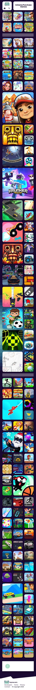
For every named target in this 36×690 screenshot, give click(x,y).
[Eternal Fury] (18, 75)
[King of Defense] (7, 393)
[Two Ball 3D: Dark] (12, 340)
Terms (16, 685)
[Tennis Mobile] (29, 566)
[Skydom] (7, 53)
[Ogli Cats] (18, 653)
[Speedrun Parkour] (29, 458)
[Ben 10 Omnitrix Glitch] (29, 313)
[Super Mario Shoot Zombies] (29, 382)
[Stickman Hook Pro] (12, 410)
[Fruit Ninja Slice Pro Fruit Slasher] (29, 129)
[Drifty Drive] (7, 609)
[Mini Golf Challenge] (29, 367)
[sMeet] (7, 16)
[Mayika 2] (29, 642)
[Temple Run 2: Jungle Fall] (12, 254)
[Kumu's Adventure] (29, 64)
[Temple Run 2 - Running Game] (12, 135)
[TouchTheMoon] (7, 577)
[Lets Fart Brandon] (7, 501)
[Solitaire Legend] (7, 545)
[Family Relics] (29, 53)
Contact (7, 687)
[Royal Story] (18, 16)
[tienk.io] (18, 86)
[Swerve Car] (12, 210)
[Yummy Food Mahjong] (18, 393)
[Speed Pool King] (18, 534)
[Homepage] (7, 3)
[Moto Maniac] (18, 555)
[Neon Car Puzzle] (18, 512)
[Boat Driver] (29, 393)
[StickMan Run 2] (12, 362)
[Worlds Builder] (18, 53)
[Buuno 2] (7, 653)
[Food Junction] (7, 469)
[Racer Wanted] (7, 631)
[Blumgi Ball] (23, 485)
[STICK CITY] (7, 382)
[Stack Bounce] (12, 297)
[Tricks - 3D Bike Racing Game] (29, 226)
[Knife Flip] (29, 447)
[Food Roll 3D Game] (7, 523)
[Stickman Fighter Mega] (29, 151)
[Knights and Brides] (18, 42)
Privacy (22, 685)
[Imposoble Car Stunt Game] (7, 642)
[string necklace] (7, 512)
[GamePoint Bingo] (18, 27)
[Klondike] (29, 42)
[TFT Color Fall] (29, 415)
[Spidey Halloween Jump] (29, 577)
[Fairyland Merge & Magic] (7, 86)
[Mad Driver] (12, 593)
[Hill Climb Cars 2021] (29, 334)
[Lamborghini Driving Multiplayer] (18, 458)
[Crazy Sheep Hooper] (18, 642)
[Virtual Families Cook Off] (7, 64)
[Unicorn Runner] (29, 248)
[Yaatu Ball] (29, 653)
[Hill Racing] (29, 534)
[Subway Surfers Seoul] (29, 588)
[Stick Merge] (12, 442)
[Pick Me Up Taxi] (29, 291)
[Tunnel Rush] (18, 469)
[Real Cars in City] (18, 609)
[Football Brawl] (18, 566)
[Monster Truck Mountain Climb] (29, 259)
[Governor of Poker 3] (29, 16)
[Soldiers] (29, 324)
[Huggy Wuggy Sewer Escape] (7, 458)
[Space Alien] (18, 545)
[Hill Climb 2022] (29, 215)
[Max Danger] (29, 501)
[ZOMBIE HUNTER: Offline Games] (29, 426)
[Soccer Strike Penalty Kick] (7, 534)
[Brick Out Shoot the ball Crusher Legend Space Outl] (29, 356)
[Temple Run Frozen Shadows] (29, 140)
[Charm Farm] (7, 42)
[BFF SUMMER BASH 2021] (29, 269)
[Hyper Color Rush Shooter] (29, 404)
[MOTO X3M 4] (12, 156)
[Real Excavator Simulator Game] (29, 469)
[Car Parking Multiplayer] (7, 480)
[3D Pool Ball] (29, 436)
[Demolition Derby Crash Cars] (7, 620)
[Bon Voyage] (18, 64)
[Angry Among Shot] (29, 302)
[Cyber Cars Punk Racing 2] (12, 275)
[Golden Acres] (29, 27)
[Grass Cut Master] (7, 490)
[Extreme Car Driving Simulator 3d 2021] (7, 426)
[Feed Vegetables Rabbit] (29, 205)
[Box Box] (29, 345)
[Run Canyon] (7, 566)
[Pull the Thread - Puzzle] (18, 577)
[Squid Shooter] (29, 237)
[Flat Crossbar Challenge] (29, 523)
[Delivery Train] (18, 426)
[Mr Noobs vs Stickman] (29, 512)
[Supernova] (29, 161)
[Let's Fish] (7, 75)
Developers (8, 685)
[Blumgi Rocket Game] (12, 232)
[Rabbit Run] (18, 631)
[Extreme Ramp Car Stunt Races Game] (29, 86)
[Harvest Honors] (29, 75)
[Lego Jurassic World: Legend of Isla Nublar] (29, 620)
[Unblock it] (29, 280)
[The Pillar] (18, 382)
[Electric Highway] (29, 609)
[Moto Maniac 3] (29, 555)
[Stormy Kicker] (18, 523)
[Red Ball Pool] (18, 501)
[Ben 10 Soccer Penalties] (12, 318)
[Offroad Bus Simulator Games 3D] (29, 631)
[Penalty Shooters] (7, 555)
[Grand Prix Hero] (29, 545)
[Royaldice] (7, 27)
